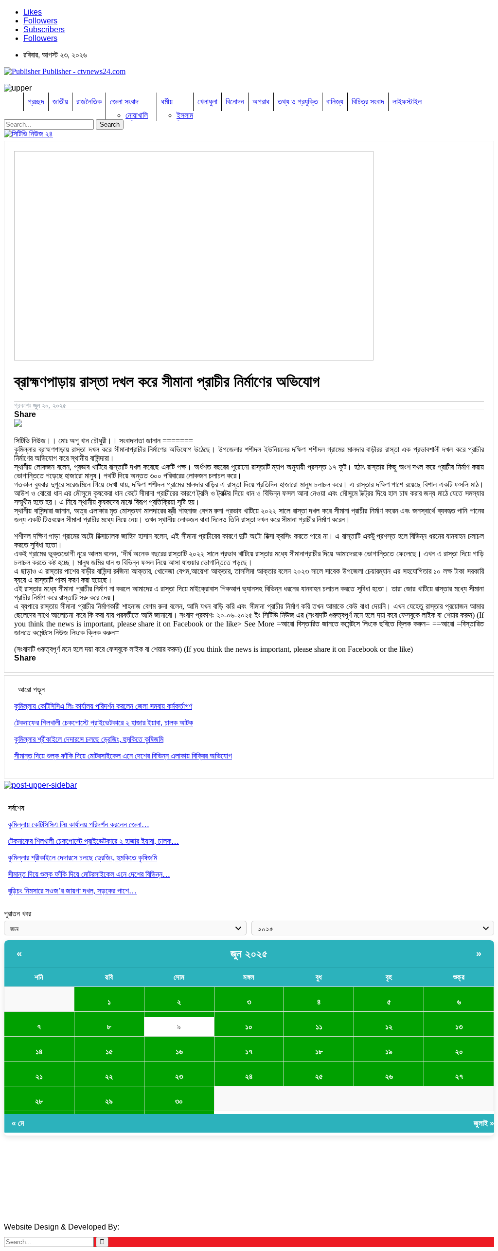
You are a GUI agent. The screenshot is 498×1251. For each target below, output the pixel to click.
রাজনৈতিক (89, 101)
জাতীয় (60, 101)
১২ (388, 1027)
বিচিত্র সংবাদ (368, 101)
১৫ (109, 1051)
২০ (459, 1051)
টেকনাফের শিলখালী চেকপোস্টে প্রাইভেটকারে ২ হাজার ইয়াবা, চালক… (93, 841)
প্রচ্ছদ (36, 101)
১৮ (318, 1051)
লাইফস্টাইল (407, 101)
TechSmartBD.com (153, 1227)
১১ (319, 1027)
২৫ (319, 1076)
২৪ (249, 1076)
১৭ (248, 1051)
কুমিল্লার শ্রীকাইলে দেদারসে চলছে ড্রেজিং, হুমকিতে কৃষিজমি (82, 857)
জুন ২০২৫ (249, 954)
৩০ (179, 1101)
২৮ (39, 1101)
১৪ (39, 1051)
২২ (109, 1076)
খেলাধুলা (207, 101)
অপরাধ (260, 101)
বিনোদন (235, 101)
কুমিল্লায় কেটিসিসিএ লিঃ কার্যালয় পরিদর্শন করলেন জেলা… (78, 824)
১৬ (179, 1051)
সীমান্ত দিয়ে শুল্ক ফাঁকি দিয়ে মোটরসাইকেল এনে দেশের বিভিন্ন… (89, 874)
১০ (248, 1027)
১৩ (458, 1027)
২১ (39, 1076)
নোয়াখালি (136, 115)
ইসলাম (185, 115)
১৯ (388, 1051)
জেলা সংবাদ (124, 101)
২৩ (179, 1076)
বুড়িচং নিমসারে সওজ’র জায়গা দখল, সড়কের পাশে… (72, 891)
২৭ (459, 1076)
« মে (18, 1123)
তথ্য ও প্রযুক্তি (298, 101)
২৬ (389, 1076)
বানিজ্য (334, 101)
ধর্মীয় (167, 101)
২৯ (109, 1101)
